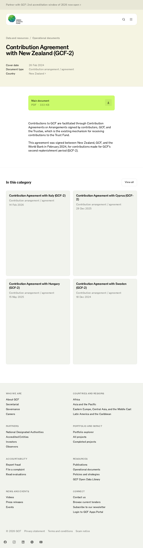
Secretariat (12, 404)
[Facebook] (5, 542)
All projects (79, 437)
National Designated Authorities (25, 432)
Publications (80, 464)
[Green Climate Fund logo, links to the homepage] (18, 19)
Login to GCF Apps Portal (88, 512)
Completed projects (84, 442)
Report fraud (13, 464)
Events (10, 507)
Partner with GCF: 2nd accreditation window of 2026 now (42, 5)
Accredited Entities (17, 437)
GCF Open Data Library (86, 479)
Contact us (79, 497)
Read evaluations (16, 474)
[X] (32, 542)
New (36, 73)
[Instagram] (14, 542)
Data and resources (17, 38)
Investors (11, 442)
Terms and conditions (60, 531)
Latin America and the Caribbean (92, 414)
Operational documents (46, 38)
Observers (12, 446)
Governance (13, 409)
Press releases (14, 502)
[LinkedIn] (23, 542)
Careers (10, 414)
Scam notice (83, 531)
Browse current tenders (87, 502)
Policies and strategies (86, 474)
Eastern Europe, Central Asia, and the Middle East (102, 409)
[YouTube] (40, 542)
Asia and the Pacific (84, 404)
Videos (10, 497)
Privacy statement (34, 531)
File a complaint (15, 469)
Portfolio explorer (83, 432)
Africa (76, 399)
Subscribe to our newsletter (89, 507)
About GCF (12, 399)
